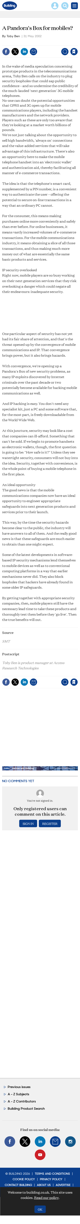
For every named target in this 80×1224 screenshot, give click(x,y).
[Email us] (55, 1141)
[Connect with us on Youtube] (40, 1154)
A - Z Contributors (22, 1101)
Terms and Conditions (52, 1174)
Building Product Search (26, 1108)
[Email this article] (33, 51)
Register (49, 823)
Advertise (63, 1185)
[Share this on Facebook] (6, 51)
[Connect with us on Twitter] (25, 1141)
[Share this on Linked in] (24, 51)
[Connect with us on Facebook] (9, 1141)
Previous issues (19, 1087)
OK (40, 1209)
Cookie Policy (24, 1179)
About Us (44, 1185)
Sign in (20, 42)
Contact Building (18, 1185)
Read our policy (46, 1197)
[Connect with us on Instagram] (70, 1141)
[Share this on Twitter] (15, 51)
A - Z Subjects (18, 1094)
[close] (77, 42)
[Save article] (74, 51)
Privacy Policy (51, 1179)
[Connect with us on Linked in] (40, 1141)
